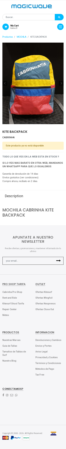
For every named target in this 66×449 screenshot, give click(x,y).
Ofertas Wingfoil (44, 298)
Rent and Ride (9, 298)
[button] (4, 83)
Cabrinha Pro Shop (12, 292)
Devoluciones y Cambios (48, 340)
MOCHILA (21, 37)
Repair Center (9, 309)
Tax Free (39, 374)
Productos (7, 37)
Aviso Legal (41, 351)
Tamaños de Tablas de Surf (14, 353)
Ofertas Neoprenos (45, 303)
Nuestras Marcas (11, 340)
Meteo (5, 315)
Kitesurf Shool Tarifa (13, 303)
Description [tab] (14, 196)
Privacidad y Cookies (46, 357)
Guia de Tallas (9, 346)
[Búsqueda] (59, 17)
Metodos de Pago (44, 369)
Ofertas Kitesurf (43, 292)
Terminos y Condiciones (48, 363)
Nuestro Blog (9, 360)
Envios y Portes (43, 346)
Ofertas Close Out (44, 309)
